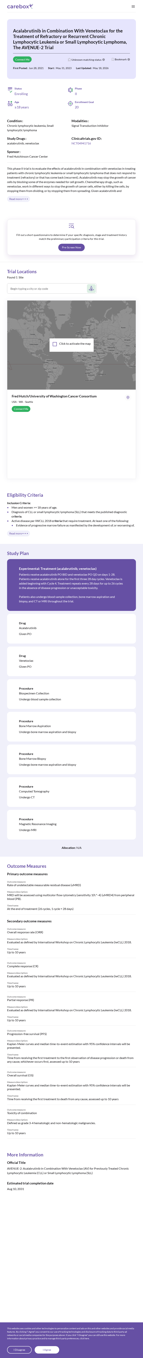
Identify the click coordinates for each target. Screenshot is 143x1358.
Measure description (17, 891)
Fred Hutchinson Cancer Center (27, 156)
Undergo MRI (27, 830)
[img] (71, 226)
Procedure (26, 688)
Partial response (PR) (20, 1000)
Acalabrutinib (27, 628)
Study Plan (18, 553)
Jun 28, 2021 (36, 68)
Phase (78, 88)
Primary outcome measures (27, 874)
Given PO (25, 634)
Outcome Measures (26, 866)
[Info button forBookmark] (128, 59)
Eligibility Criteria (25, 495)
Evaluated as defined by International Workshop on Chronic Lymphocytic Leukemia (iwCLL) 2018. (69, 942)
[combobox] (48, 290)
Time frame (12, 905)
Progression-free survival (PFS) (27, 1034)
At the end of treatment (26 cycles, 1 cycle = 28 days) (40, 908)
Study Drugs (16, 138)
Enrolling (21, 94)
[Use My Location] (91, 288)
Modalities (80, 121)
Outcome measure (16, 881)
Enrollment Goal (84, 102)
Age (17, 102)
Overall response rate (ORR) (25, 932)
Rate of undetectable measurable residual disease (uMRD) (44, 885)
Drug (22, 623)
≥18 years (22, 107)
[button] (71, 247)
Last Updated (83, 68)
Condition (14, 121)
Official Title (16, 1162)
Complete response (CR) (22, 966)
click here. (85, 1338)
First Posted (20, 68)
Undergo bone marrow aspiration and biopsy (47, 732)
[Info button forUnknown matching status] (103, 59)
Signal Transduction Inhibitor (90, 125)
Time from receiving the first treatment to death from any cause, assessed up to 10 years (63, 1099)
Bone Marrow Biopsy (32, 758)
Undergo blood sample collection (40, 699)
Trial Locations (21, 271)
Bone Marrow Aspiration (35, 726)
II (76, 94)
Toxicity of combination (22, 1113)
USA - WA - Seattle (22, 401)
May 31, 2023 (64, 68)
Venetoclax (26, 660)
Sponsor (13, 152)
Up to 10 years (16, 952)
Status (18, 88)
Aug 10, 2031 (15, 1189)
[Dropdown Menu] (133, 6)
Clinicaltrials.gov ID (86, 138)
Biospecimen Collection (34, 693)
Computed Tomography (34, 791)
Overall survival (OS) (20, 1075)
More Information (25, 1154)
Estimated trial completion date (30, 1183)
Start (51, 68)
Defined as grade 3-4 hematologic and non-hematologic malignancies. (51, 1123)
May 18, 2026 (101, 68)
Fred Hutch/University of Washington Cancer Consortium (54, 396)
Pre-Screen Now (71, 247)
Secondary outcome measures (29, 921)
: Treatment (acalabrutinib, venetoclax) (57, 569)
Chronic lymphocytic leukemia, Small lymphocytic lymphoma (30, 128)
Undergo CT (27, 797)
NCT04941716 (81, 143)
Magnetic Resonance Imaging (37, 824)
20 (77, 107)
